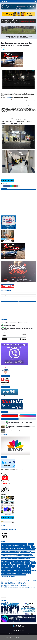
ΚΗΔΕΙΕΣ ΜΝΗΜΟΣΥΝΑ (15, 560)
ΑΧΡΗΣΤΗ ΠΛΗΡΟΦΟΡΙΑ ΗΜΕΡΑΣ (30, 549)
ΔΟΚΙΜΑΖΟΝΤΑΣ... (14, 554)
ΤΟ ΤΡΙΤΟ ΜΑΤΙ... (26, 570)
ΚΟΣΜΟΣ (16, 561)
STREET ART (3, 545)
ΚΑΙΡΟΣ (9, 560)
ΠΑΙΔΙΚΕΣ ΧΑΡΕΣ (13, 564)
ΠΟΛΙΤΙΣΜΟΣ (3, 567)
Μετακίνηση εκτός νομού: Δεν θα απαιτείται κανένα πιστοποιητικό (17, 430)
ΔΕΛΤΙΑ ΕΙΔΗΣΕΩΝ (16, 552)
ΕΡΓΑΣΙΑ (28, 557)
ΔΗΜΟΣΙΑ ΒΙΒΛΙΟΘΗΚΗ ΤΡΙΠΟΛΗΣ (25, 552)
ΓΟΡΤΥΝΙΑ (10, 552)
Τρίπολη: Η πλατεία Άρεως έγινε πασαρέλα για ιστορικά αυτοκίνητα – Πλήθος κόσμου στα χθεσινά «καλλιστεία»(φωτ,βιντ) (17, 329)
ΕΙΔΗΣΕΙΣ (10, 555)
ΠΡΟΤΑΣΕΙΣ (7, 567)
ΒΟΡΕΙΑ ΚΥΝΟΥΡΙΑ (7, 551)
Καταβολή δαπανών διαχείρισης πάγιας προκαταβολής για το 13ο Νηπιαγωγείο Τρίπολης (13, 582)
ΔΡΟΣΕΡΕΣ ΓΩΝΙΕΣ (20, 554)
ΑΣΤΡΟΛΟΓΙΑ (9, 549)
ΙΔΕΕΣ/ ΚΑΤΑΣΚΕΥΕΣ (23, 558)
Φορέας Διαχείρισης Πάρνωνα (26, 573)
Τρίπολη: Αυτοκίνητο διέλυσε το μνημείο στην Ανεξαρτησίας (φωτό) (19, 36)
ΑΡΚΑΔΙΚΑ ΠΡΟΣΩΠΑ (32, 548)
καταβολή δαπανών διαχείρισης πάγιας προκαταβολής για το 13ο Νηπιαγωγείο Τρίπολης (13, 583)
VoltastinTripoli (9, 633)
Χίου (25, 93)
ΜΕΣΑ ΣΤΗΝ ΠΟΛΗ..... (32, 561)
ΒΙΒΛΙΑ (2, 551)
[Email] (17, 186)
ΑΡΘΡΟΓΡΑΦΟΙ (8, 548)
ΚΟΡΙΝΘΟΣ (12, 561)
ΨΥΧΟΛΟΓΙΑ (23, 574)
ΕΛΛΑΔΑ (7, 557)
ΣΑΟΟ (22, 567)
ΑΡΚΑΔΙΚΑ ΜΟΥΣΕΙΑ (18, 548)
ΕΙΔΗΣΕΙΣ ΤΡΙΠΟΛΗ (15, 555)
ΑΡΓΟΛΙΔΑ (2, 548)
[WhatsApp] (4, 49)
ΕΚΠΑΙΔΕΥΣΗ (30, 555)
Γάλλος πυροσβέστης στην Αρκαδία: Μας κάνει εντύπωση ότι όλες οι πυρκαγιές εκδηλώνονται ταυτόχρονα (19, 423)
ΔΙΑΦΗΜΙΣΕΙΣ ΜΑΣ (3, 554)
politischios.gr (9, 97)
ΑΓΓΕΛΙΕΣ (13, 545)
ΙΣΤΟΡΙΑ (29, 558)
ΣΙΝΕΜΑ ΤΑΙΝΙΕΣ (27, 567)
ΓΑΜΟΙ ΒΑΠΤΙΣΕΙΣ (21, 551)
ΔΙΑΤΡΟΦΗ (32, 552)
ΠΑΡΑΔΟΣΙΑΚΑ (29, 564)
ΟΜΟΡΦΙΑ (7, 564)
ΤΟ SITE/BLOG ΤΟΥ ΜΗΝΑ (19, 570)
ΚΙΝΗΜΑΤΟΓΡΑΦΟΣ (22, 560)
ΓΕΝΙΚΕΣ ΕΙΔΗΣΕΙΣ (4, 183)
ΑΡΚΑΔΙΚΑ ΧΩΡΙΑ (3, 549)
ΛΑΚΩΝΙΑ (20, 561)
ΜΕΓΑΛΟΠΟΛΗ (25, 561)
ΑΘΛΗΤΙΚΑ (17, 545)
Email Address (4, 335)
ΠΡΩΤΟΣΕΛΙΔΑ (13, 567)
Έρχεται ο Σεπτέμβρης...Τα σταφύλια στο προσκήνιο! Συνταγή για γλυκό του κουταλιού (15, 322)
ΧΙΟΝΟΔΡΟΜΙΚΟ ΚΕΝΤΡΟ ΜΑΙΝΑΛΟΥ (6, 574)
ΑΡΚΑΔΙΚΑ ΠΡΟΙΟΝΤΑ (25, 548)
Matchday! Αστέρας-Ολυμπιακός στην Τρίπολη (8, 325)
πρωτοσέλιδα (6, 514)
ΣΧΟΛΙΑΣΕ (2, 92)
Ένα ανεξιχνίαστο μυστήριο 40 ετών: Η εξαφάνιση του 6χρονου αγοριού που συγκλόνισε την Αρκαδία (20, 427)
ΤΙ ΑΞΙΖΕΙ (12, 570)
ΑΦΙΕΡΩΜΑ (22, 549)
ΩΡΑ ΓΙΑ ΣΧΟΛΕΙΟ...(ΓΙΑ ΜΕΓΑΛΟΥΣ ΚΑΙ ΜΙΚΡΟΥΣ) (8, 576)
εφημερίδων (9, 514)
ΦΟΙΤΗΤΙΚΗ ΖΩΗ (17, 573)
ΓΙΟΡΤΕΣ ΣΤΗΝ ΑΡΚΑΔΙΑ (4, 552)
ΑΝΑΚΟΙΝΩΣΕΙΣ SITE (30, 545)
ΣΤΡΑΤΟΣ (32, 567)
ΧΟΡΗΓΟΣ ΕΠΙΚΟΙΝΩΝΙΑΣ (16, 574)
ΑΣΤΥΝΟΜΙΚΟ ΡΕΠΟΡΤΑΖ (16, 549)
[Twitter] (3, 49)
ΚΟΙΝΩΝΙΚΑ (28, 560)
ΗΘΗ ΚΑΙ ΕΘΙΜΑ (13, 558)
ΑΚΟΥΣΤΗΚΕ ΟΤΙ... (23, 545)
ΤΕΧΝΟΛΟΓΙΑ (3, 570)
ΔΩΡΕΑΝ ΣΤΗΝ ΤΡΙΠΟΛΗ (28, 554)
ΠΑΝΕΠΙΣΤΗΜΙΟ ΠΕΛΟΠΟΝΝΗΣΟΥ (21, 564)
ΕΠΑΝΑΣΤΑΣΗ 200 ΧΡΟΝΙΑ (13, 557)
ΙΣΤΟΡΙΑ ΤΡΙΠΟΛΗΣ (4, 560)
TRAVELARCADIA (8, 545)
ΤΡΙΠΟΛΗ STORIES (32, 570)
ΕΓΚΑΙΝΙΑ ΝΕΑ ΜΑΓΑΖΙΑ (4, 555)
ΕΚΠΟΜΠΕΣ (2, 557)
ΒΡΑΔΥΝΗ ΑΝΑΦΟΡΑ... (15, 551)
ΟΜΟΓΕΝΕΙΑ (3, 564)
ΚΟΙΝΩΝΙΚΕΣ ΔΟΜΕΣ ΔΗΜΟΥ (5, 561)
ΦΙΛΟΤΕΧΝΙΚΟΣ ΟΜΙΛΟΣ (10, 573)
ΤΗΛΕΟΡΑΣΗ (8, 570)
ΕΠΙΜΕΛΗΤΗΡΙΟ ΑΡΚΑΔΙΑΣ (22, 557)
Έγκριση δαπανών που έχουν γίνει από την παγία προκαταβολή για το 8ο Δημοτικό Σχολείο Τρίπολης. (15, 585)
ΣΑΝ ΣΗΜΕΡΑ (18, 567)
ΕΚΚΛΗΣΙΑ (25, 555)
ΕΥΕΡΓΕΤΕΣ (32, 557)
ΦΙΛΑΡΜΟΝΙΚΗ (3, 573)
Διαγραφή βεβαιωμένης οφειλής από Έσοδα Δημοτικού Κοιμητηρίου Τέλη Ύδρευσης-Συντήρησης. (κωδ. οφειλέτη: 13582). (18, 587)
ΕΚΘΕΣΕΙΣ (21, 555)
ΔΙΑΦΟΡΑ (9, 554)
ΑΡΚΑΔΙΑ (12, 548)
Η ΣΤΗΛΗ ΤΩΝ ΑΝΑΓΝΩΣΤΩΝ (5, 558)
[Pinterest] (15, 186)
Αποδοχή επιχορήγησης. (4, 586)
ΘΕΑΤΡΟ (18, 558)
